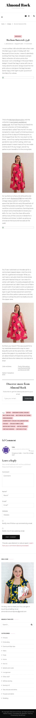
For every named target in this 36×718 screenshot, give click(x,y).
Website (5, 511)
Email (4, 501)
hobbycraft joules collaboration (15, 420)
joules (5, 423)
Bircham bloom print (16, 120)
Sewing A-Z (6, 685)
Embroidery (6, 642)
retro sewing (22, 426)
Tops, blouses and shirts (10, 689)
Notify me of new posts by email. (13, 531)
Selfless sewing (7, 681)
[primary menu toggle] (2, 17)
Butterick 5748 (16, 198)
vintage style (21, 429)
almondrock (9, 43)
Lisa (13, 447)
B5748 (8, 412)
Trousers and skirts (8, 694)
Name (4, 491)
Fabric (4, 651)
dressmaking (7, 418)
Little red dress (6, 366)
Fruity (4, 655)
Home (5, 659)
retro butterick (9, 426)
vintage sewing (8, 429)
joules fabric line (16, 423)
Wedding (5, 698)
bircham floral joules (21, 412)
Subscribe (28, 398)
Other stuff (6, 676)
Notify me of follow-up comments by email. (17, 523)
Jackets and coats (8, 668)
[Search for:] (16, 624)
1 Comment (28, 43)
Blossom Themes (27, 713)
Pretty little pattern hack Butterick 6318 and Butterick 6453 (24, 368)
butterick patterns (23, 415)
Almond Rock (18, 5)
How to (5, 663)
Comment (5, 472)
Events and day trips (9, 646)
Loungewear (6, 672)
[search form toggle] (34, 16)
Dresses (18, 36)
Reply (32, 451)
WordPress (21, 715)
